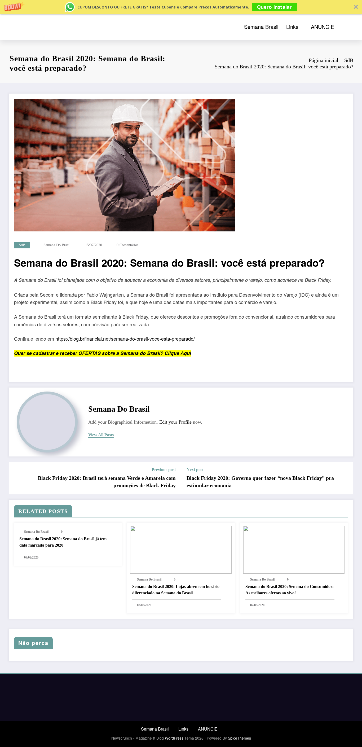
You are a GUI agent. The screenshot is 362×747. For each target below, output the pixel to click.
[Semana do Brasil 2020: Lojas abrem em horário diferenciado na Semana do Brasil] (180, 549)
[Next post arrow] (346, 478)
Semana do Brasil (56, 245)
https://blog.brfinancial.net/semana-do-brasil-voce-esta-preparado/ (125, 338)
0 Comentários (127, 245)
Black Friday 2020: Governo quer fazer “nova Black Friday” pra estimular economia (260, 481)
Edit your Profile (175, 422)
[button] (181, 7)
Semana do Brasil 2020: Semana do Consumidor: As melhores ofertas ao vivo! (289, 589)
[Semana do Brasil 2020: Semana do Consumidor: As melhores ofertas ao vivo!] (294, 549)
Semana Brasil (261, 26)
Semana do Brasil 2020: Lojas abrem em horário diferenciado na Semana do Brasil (175, 589)
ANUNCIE (322, 26)
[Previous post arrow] (16, 478)
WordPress (174, 738)
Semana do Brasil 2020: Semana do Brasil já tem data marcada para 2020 (63, 542)
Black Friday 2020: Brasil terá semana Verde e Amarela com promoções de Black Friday (107, 481)
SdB (22, 245)
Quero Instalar (274, 7)
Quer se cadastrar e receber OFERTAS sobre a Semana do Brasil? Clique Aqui (102, 353)
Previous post (164, 469)
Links (292, 26)
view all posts (101, 435)
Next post (195, 469)
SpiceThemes (239, 738)
